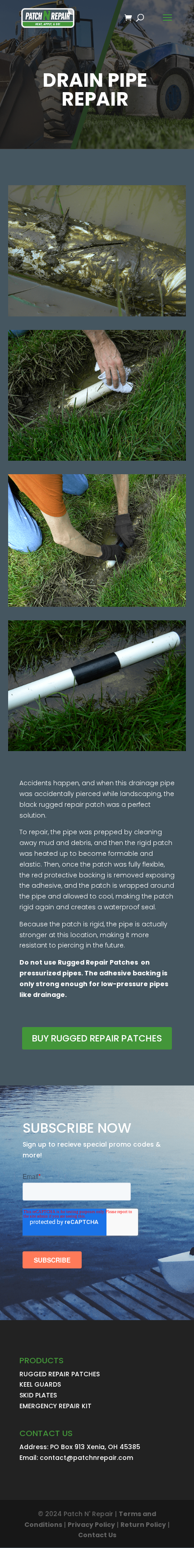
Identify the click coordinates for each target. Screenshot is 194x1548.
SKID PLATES (38, 1395)
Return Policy (143, 1524)
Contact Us (97, 1534)
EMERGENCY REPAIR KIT (55, 1405)
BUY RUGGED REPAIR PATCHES (97, 1038)
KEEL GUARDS (40, 1384)
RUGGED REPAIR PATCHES (59, 1374)
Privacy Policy (91, 1524)
